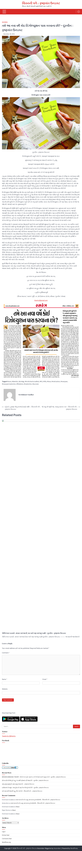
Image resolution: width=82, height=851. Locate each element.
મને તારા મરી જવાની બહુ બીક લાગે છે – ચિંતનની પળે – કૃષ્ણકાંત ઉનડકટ (22, 791)
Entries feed (5, 835)
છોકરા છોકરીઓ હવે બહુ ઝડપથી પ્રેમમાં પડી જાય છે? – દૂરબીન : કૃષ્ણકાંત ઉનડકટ (25, 780)
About (17, 807)
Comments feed (7, 839)
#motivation (56, 381)
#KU (41, 381)
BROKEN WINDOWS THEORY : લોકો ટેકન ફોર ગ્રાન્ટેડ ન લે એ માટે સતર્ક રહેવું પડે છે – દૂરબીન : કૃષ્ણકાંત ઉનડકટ (34, 777)
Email (44, 679)
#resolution (28, 384)
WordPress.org (6, 842)
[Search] (78, 11)
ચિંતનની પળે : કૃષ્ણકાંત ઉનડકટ (41, 3)
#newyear (64, 381)
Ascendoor (57, 848)
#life (44, 381)
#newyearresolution (9, 384)
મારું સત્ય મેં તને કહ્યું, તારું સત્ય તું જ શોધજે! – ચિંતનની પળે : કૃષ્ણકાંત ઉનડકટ (38, 800)
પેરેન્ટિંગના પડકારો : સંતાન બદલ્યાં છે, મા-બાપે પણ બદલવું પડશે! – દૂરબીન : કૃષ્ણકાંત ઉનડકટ (34, 633)
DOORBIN (5, 22)
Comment (6, 652)
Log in (4, 832)
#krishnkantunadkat (32, 381)
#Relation (19, 384)
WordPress (74, 848)
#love (49, 381)
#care (9, 381)
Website (5, 689)
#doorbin (15, 381)
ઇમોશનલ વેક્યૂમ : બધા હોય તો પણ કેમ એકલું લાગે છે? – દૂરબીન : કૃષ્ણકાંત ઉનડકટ (25, 788)
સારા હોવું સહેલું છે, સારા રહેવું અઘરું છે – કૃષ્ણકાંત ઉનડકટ (18, 784)
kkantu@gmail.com (41, 300)
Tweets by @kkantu (9, 736)
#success (35, 384)
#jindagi (21, 381)
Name (4, 679)
